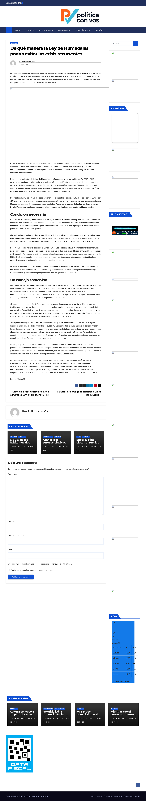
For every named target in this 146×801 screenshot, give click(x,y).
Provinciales (46, 30)
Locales (30, 30)
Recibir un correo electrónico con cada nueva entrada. (33, 570)
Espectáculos (82, 30)
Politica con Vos (28, 61)
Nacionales (64, 30)
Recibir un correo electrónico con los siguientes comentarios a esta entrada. (41, 564)
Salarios (81, 708)
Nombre (12, 521)
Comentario (13, 474)
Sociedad (14, 43)
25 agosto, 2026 (18, 718)
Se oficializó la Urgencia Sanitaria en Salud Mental (55, 714)
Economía (13, 436)
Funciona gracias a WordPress (16, 796)
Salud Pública (59, 708)
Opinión (99, 30)
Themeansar (44, 796)
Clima (79, 436)
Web (10, 550)
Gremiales (13, 708)
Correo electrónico (16, 535)
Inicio (18, 30)
